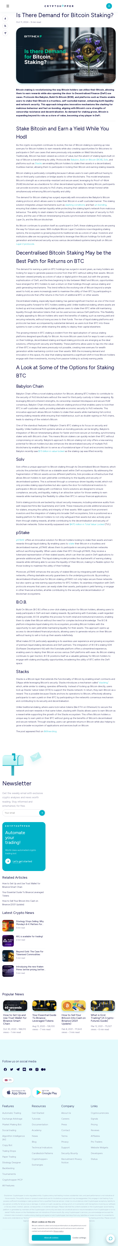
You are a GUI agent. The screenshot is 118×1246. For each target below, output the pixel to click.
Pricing (94, 1124)
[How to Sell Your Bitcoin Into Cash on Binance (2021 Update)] (74, 1005)
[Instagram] (37, 1069)
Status (94, 1159)
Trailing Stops (9, 1151)
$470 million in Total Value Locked (87, 524)
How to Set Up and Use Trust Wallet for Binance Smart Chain (21, 885)
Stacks (38, 163)
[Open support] (110, 1238)
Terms (64, 1136)
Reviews (95, 1130)
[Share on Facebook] (5, 19)
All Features (8, 1185)
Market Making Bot (11, 1124)
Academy (36, 1130)
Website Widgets (99, 1147)
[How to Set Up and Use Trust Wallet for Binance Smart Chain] (15, 1005)
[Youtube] (31, 1069)
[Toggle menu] (8, 6)
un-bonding (100, 204)
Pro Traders (96, 1141)
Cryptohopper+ (40, 1159)
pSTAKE (20, 540)
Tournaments (9, 1174)
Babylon (75, 159)
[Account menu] (109, 6)
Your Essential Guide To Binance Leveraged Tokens (23, 894)
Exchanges (37, 1164)
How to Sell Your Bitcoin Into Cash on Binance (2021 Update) (20, 903)
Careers (65, 1118)
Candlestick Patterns (42, 1153)
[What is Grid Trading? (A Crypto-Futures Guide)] (103, 1005)
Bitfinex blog (50, 731)
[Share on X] (5, 26)
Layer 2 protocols (25, 244)
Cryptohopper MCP (12, 1179)
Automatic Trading (11, 1113)
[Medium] (43, 1069)
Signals (94, 1118)
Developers (97, 1153)
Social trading (9, 1130)
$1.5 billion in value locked (51, 451)
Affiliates (95, 1136)
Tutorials (36, 1118)
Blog (34, 1141)
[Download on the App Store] (16, 1092)
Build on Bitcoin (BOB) (91, 159)
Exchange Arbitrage (12, 1118)
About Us (66, 1113)
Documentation (40, 1124)
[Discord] (24, 1069)
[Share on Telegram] (5, 33)
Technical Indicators (42, 1147)
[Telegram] (18, 1069)
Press (64, 1124)
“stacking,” (103, 682)
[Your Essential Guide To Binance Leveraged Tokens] (44, 1005)
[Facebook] (5, 1069)
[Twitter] (12, 1069)
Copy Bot (7, 1145)
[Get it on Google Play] (46, 1092)
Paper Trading (9, 1156)
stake (71, 543)
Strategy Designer (11, 1162)
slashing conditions (75, 204)
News (35, 1136)
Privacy (64, 1141)
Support (65, 1147)
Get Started (38, 1113)
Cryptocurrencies (100, 1113)
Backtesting (8, 1168)
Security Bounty (69, 1153)
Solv (106, 159)
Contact (65, 1130)
